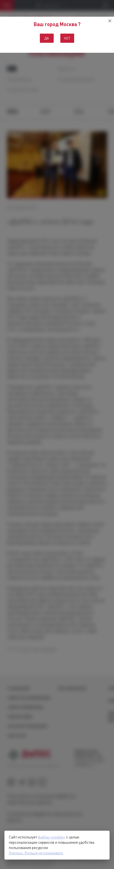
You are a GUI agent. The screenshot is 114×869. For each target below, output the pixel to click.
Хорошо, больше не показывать (36, 853)
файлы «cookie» (51, 837)
